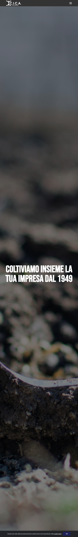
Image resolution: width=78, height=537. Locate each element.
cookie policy (57, 534)
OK (67, 534)
